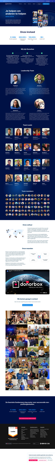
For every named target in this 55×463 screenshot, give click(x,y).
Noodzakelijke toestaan (42, 460)
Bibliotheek (23, 439)
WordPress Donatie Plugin (44, 429)
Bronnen (29, 3)
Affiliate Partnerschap (24, 438)
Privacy (22, 435)
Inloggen (39, 3)
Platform (20, 3)
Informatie (23, 427)
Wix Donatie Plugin (43, 432)
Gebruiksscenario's (33, 427)
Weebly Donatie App (43, 433)
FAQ (22, 433)
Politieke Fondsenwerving (34, 429)
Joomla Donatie (42, 435)
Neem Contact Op (24, 429)
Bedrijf (34, 3)
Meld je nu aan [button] (46, 3)
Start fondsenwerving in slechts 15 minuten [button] (27, 418)
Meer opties (50, 460)
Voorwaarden (23, 434)
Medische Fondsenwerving (34, 430)
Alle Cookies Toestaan (33, 460)
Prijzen (25, 3)
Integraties (42, 427)
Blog (22, 431)
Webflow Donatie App (43, 434)
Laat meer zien (49, 458)
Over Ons (22, 430)
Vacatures (23, 432)
